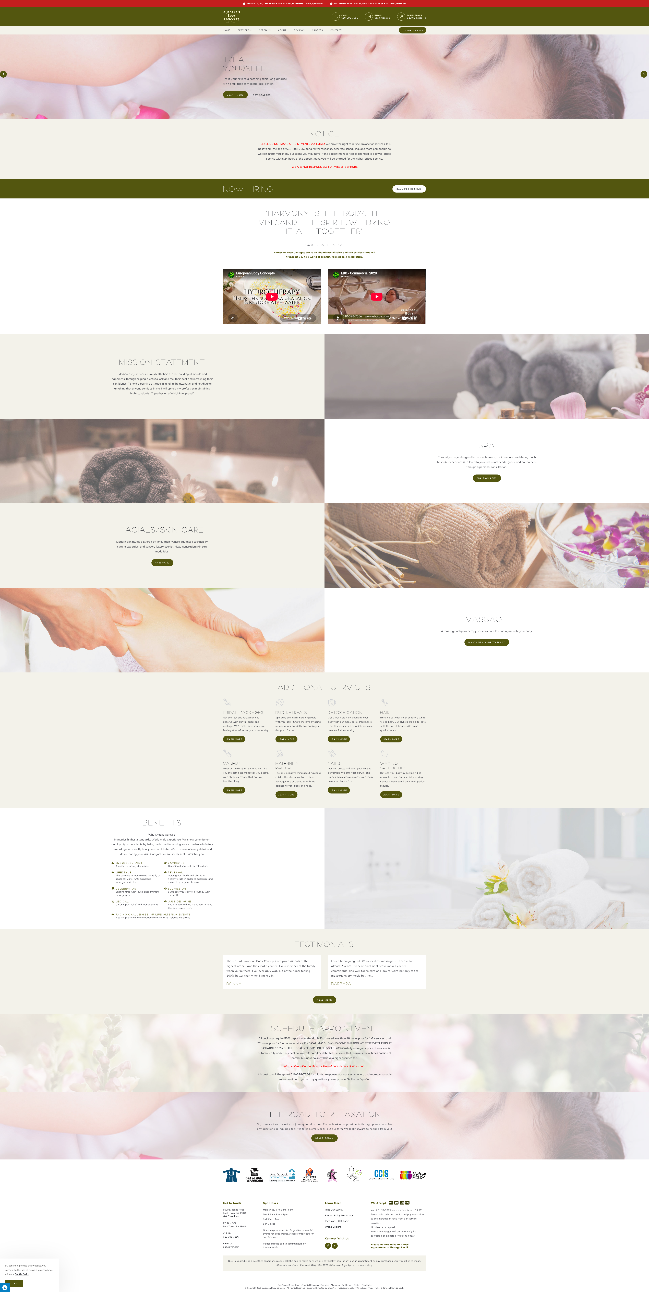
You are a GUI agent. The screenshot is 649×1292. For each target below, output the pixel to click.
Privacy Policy (374, 1287)
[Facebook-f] (328, 1246)
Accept (14, 1283)
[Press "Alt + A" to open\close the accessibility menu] (5, 1287)
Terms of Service (390, 1287)
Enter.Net (332, 1287)
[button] (3, 74)
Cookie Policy (22, 1274)
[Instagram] (335, 1246)
